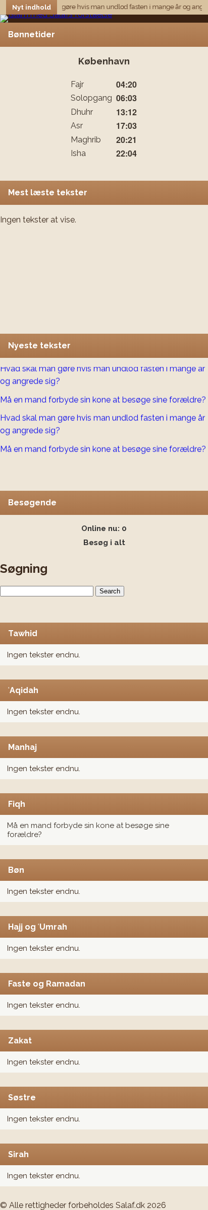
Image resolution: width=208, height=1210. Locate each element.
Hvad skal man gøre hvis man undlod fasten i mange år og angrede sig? (102, 372)
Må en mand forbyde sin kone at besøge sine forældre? (103, 397)
